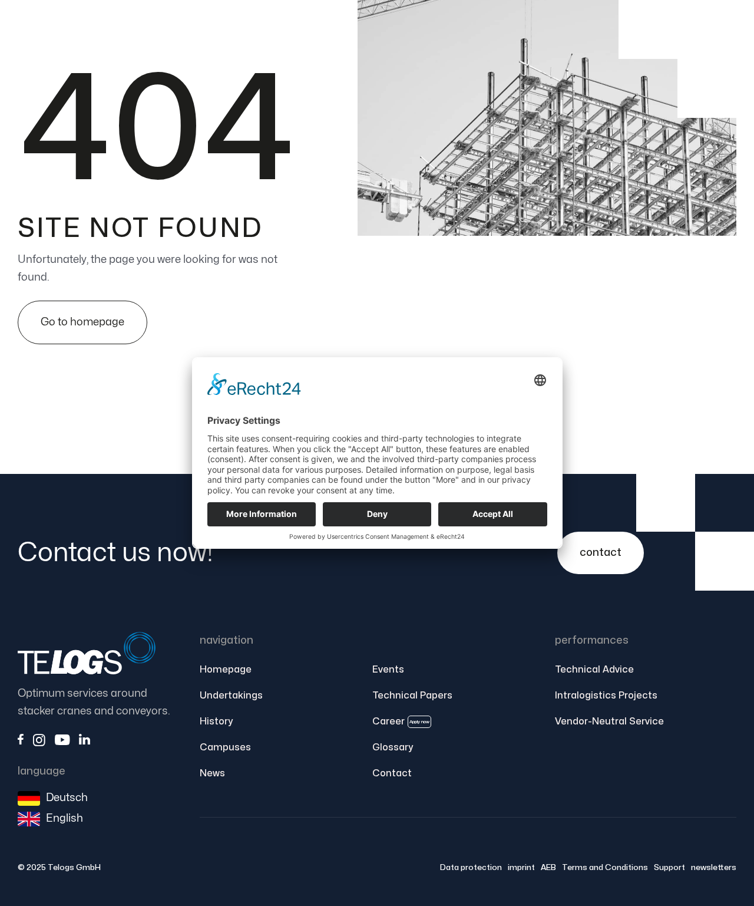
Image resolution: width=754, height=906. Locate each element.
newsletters (713, 867)
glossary (392, 747)
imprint (521, 867)
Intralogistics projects (606, 695)
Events (388, 669)
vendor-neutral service (609, 721)
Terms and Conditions (605, 867)
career (400, 721)
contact (600, 553)
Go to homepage (82, 322)
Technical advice (594, 669)
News (212, 773)
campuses (225, 747)
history (216, 721)
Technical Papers (412, 695)
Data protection (471, 867)
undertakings (231, 695)
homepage (226, 669)
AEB (548, 867)
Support (669, 867)
